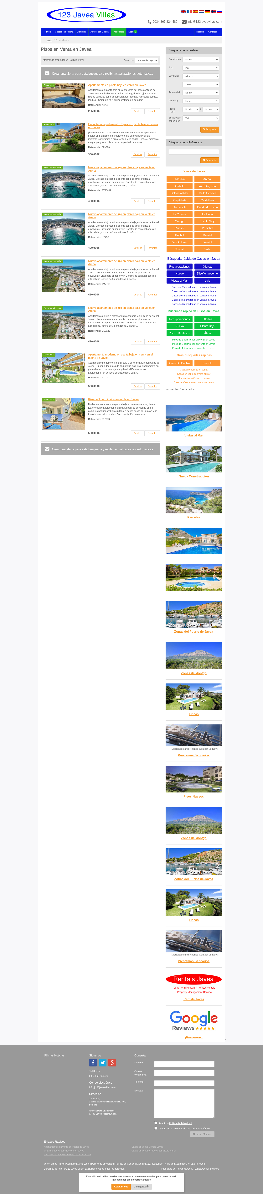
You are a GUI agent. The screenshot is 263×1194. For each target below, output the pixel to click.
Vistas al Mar (179, 280)
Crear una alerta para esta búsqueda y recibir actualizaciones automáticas (102, 73)
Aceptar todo (121, 1186)
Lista (132, 32)
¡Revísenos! (194, 1037)
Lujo (207, 280)
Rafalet (207, 235)
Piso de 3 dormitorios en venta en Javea (113, 399)
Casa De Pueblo (179, 363)
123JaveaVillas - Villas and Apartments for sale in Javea (175, 1163)
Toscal (179, 249)
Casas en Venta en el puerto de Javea (194, 382)
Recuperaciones (179, 266)
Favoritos (152, 111)
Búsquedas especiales (174, 119)
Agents (141, 1163)
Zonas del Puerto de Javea (193, 631)
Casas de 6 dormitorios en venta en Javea (194, 304)
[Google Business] (112, 1062)
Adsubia (179, 179)
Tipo (171, 67)
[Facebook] (93, 1062)
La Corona (179, 214)
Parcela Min (174, 92)
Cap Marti (179, 200)
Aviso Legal (83, 1163)
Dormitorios (174, 59)
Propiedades (118, 32)
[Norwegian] (213, 11)
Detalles (137, 111)
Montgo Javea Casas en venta (194, 378)
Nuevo (179, 273)
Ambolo (179, 186)
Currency (173, 100)
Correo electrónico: (140, 1073)
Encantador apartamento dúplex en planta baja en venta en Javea (123, 126)
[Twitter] (102, 1062)
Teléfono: (139, 1082)
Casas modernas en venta (194, 369)
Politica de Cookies (126, 1163)
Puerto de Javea (207, 207)
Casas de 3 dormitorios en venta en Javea (194, 291)
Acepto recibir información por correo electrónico (184, 1128)
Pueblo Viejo (207, 221)
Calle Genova (207, 193)
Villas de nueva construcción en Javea (64, 1150)
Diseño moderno (207, 273)
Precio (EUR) (172, 110)
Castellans (207, 200)
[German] (207, 11)
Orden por (129, 60)
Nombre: (138, 1062)
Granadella (179, 207)
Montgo (179, 221)
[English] (183, 11)
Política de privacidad (102, 1163)
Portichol (207, 228)
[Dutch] (201, 11)
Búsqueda (210, 129)
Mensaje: (139, 1090)
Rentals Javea (193, 999)
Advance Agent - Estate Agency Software (198, 1168)
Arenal (207, 179)
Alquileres (81, 32)
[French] (189, 11)
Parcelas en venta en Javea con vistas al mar (67, 1154)
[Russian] (219, 11)
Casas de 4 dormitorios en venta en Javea (194, 295)
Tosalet (207, 242)
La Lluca (207, 214)
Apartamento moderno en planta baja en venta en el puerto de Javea (120, 356)
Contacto (212, 32)
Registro (200, 32)
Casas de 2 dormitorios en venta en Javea (194, 287)
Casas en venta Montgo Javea (147, 1147)
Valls (207, 249)
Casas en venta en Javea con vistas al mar (154, 1150)
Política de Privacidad (180, 1123)
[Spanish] (195, 11)
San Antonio (179, 242)
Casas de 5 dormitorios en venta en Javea (194, 300)
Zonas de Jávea (193, 171)
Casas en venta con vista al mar (193, 374)
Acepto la (175, 1123)
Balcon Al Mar (179, 193)
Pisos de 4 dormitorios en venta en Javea (193, 348)
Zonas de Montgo (194, 673)
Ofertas (207, 266)
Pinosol (179, 228)
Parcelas (193, 517)
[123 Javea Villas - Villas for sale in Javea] (84, 15)
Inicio (48, 32)
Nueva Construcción (194, 476)
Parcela (207, 363)
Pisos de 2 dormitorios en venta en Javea (193, 339)
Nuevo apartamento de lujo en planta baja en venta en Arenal (121, 169)
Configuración (141, 1186)
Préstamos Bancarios (193, 755)
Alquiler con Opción (99, 32)
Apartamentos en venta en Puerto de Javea (66, 1147)
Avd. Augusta (207, 186)
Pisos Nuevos (193, 796)
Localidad (174, 75)
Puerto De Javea (179, 333)
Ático (207, 333)
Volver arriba (50, 1163)
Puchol (179, 235)
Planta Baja (207, 326)
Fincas (194, 714)
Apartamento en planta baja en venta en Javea (117, 85)
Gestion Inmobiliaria (64, 32)
